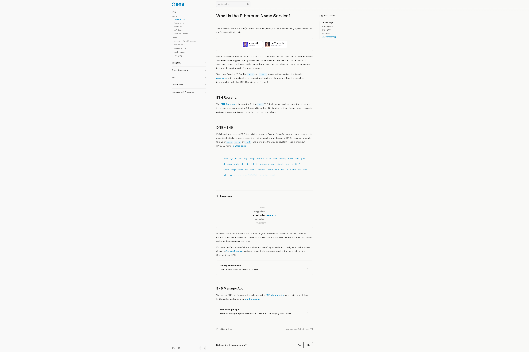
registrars (221, 78)
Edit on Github (225, 329)
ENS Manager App (329, 37)
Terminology (178, 45)
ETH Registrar (327, 26)
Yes (299, 345)
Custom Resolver (234, 251)
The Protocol (179, 19)
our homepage (252, 299)
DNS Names (178, 30)
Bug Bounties (178, 52)
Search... (225, 4)
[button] (189, 11)
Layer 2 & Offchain (181, 34)
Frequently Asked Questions (184, 41)
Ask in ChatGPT (330, 16)
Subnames (326, 33)
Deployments (178, 23)
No (308, 345)
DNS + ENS (326, 30)
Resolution (177, 27)
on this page (239, 145)
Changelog (177, 56)
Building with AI (179, 48)
